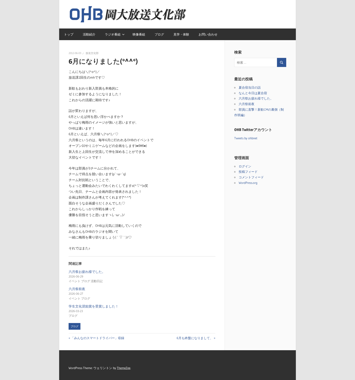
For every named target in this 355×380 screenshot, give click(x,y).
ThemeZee (123, 368)
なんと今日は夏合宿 (253, 93)
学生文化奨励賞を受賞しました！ (94, 306)
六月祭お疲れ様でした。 (87, 272)
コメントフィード (251, 177)
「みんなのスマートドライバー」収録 (97, 338)
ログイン (245, 166)
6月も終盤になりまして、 (195, 338)
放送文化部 (92, 53)
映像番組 (139, 34)
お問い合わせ (208, 34)
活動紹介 (89, 34)
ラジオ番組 (113, 34)
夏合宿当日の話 (250, 87)
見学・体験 (181, 34)
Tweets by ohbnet (245, 138)
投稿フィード (248, 172)
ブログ (159, 34)
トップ (68, 34)
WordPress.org (248, 183)
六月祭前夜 (77, 289)
